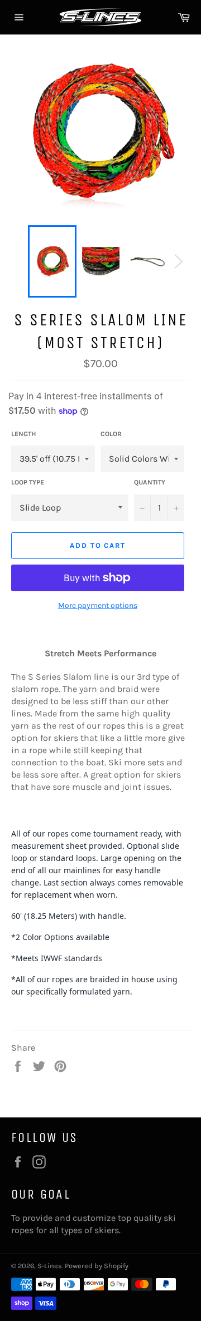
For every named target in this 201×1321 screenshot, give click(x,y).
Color (111, 434)
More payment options (97, 605)
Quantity (149, 482)
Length (23, 434)
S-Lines (49, 1265)
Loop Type (27, 482)
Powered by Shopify (96, 1265)
